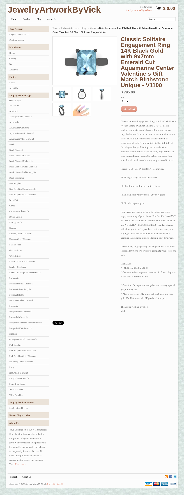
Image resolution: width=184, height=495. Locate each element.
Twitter (175, 476)
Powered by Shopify (54, 483)
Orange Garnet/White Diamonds (23, 339)
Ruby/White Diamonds (19, 378)
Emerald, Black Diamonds (20, 233)
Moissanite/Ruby (16, 294)
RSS (166, 476)
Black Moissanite (16, 177)
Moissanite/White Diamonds (21, 300)
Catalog (12, 58)
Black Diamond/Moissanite (21, 161)
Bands (12, 144)
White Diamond (16, 389)
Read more (20, 464)
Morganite (13, 305)
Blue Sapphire (15, 183)
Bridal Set (13, 200)
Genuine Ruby (15, 250)
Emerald (12, 227)
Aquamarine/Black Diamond (21, 133)
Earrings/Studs (15, 222)
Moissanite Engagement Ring (73, 28)
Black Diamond (16, 149)
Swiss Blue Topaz (17, 383)
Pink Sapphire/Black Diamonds (22, 350)
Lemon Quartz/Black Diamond (22, 261)
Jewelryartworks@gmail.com (138, 10)
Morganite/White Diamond (20, 328)
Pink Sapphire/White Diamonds (22, 355)
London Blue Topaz (17, 266)
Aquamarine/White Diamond (21, 138)
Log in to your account (19, 34)
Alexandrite (14, 105)
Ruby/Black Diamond (18, 372)
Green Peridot (15, 255)
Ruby (11, 367)
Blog (11, 64)
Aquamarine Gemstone (19, 127)
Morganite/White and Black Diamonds (25, 322)
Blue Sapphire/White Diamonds (22, 194)
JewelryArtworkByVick (54, 9)
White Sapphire (15, 394)
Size (122, 97)
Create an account (16, 39)
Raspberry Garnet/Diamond (21, 361)
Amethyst (13, 110)
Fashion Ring (15, 244)
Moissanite (14, 278)
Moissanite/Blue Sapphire (20, 289)
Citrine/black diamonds (19, 211)
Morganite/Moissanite (18, 317)
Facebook (170, 476)
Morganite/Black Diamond (20, 311)
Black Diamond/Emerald (19, 155)
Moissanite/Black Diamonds (21, 283)
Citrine (12, 205)
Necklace (13, 333)
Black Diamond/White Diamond (23, 166)
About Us (13, 69)
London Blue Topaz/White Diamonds (25, 272)
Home (12, 52)
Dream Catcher (15, 216)
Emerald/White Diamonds (20, 239)
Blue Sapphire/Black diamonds (22, 188)
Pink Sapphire (15, 344)
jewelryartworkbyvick (18, 407)
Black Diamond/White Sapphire (22, 172)
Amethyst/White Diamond (20, 116)
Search (12, 82)
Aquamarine (14, 122)
